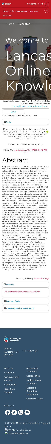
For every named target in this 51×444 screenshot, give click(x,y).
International (21, 11)
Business (34, 11)
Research (7, 16)
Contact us (9, 372)
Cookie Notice (33, 376)
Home (10, 23)
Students (31, 4)
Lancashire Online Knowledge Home (30, 106)
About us (8, 368)
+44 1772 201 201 (30, 351)
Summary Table (13, 301)
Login (13, 112)
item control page (41, 278)
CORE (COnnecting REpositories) (20, 308)
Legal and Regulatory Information (32, 391)
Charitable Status (34, 399)
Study (5, 11)
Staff (40, 4)
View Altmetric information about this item (22, 292)
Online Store (10, 384)
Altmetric (10, 285)
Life (12, 11)
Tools (8, 122)
